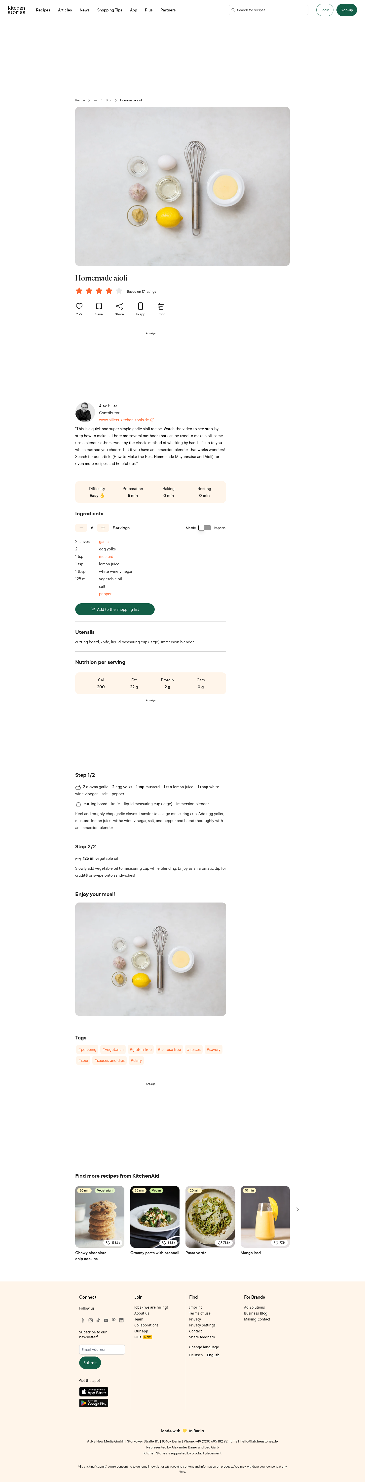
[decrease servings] (81, 528)
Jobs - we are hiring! (151, 1307)
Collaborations (146, 1325)
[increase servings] (103, 528)
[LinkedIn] (121, 1320)
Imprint (195, 1307)
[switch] (205, 527)
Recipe (80, 100)
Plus (142, 1337)
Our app (141, 1331)
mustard (106, 556)
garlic (104, 541)
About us (141, 1313)
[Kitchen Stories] (16, 10)
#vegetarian (113, 1049)
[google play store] (102, 1404)
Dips (109, 100)
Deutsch (196, 1355)
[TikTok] (98, 1320)
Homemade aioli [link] (131, 100)
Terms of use (200, 1313)
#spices (194, 1049)
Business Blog (255, 1313)
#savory (213, 1049)
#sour (83, 1060)
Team (138, 1319)
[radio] (79, 291)
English (213, 1355)
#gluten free (141, 1049)
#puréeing (87, 1049)
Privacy (195, 1319)
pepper (105, 593)
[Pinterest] (113, 1320)
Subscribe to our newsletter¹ (93, 1334)
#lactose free (169, 1049)
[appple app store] (102, 1393)
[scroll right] (297, 1209)
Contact (195, 1331)
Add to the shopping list (118, 609)
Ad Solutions (254, 1307)
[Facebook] (82, 1320)
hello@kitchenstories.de (259, 1441)
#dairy (136, 1060)
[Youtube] (106, 1320)
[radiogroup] (100, 291)
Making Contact (257, 1319)
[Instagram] (90, 1320)
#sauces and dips (109, 1060)
